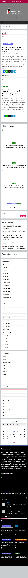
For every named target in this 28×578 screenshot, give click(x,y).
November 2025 (6, 291)
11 (10, 431)
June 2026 (5, 270)
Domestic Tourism (11, 203)
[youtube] (16, 6)
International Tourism (8, 380)
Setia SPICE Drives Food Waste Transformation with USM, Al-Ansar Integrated (14, 147)
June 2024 (5, 341)
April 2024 (5, 347)
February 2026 (6, 282)
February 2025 (6, 318)
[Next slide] (26, 1)
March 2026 (6, 279)
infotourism (6, 53)
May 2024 (5, 344)
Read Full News (5, 75)
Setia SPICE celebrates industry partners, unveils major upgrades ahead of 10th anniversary (13, 226)
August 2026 (6, 264)
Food (14, 143)
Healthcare (5, 374)
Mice (4, 383)
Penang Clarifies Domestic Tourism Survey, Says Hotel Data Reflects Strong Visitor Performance (13, 237)
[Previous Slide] (24, 1)
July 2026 (5, 267)
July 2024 (5, 338)
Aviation (5, 356)
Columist (5, 359)
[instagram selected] (14, 6)
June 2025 (5, 306)
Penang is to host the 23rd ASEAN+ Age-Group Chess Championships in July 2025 (13, 49)
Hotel (4, 377)
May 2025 (5, 309)
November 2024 (6, 327)
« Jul (13, 442)
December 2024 (6, 323)
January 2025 (6, 321)
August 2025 (6, 300)
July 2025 (5, 303)
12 (14, 431)
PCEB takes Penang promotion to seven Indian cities (12, 1)
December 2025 (6, 288)
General (6, 86)
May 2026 (5, 273)
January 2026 (6, 285)
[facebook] (12, 6)
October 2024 (6, 329)
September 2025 (7, 297)
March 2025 (6, 315)
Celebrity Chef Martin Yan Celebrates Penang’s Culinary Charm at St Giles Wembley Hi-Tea (14, 187)
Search (4, 213)
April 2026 (5, 276)
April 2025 (5, 312)
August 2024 (6, 335)
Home (3, 26)
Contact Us (6, 415)
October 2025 (6, 294)
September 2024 (7, 332)
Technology (5, 386)
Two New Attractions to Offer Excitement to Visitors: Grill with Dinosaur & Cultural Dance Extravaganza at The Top (14, 167)
